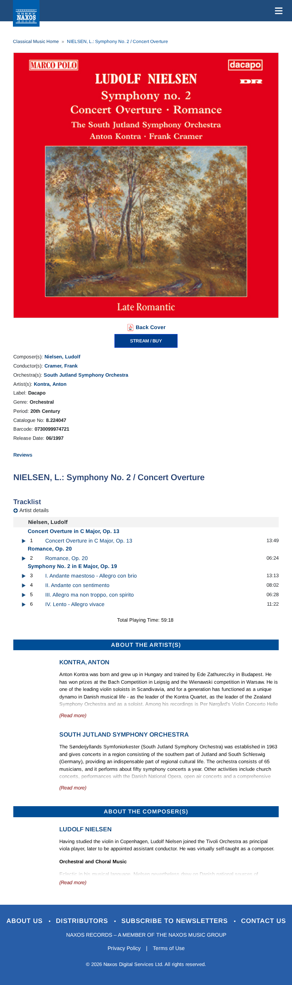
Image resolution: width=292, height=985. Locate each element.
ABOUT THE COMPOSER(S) (146, 811)
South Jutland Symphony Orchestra (86, 375)
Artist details (34, 510)
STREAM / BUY (146, 341)
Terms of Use (169, 948)
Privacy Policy (124, 948)
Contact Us (263, 921)
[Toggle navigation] (277, 11)
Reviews (22, 455)
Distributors (83, 921)
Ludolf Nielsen (85, 829)
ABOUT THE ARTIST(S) (146, 644)
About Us (25, 921)
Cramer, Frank (61, 366)
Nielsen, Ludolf (62, 357)
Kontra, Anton (50, 384)
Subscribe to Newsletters (175, 921)
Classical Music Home (36, 41)
